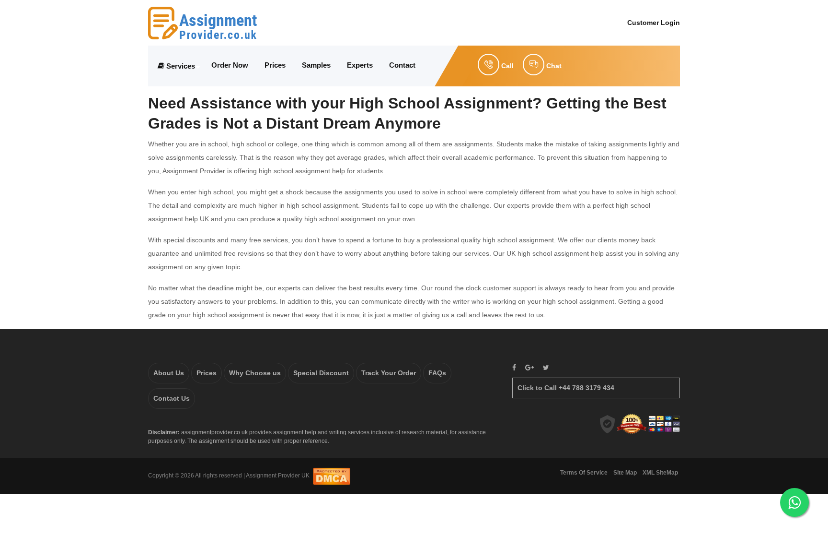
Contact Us (171, 398)
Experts (360, 65)
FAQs (437, 373)
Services (180, 66)
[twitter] (546, 368)
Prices (275, 65)
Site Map (625, 472)
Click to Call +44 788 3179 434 (566, 388)
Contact (402, 65)
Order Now (229, 65)
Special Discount (321, 373)
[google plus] (529, 368)
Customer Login (653, 22)
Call (506, 66)
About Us (168, 373)
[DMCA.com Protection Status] (331, 475)
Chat (553, 66)
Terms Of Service (584, 472)
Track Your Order (388, 373)
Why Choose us (255, 373)
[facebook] (514, 368)
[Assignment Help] (202, 22)
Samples (316, 65)
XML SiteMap (660, 472)
